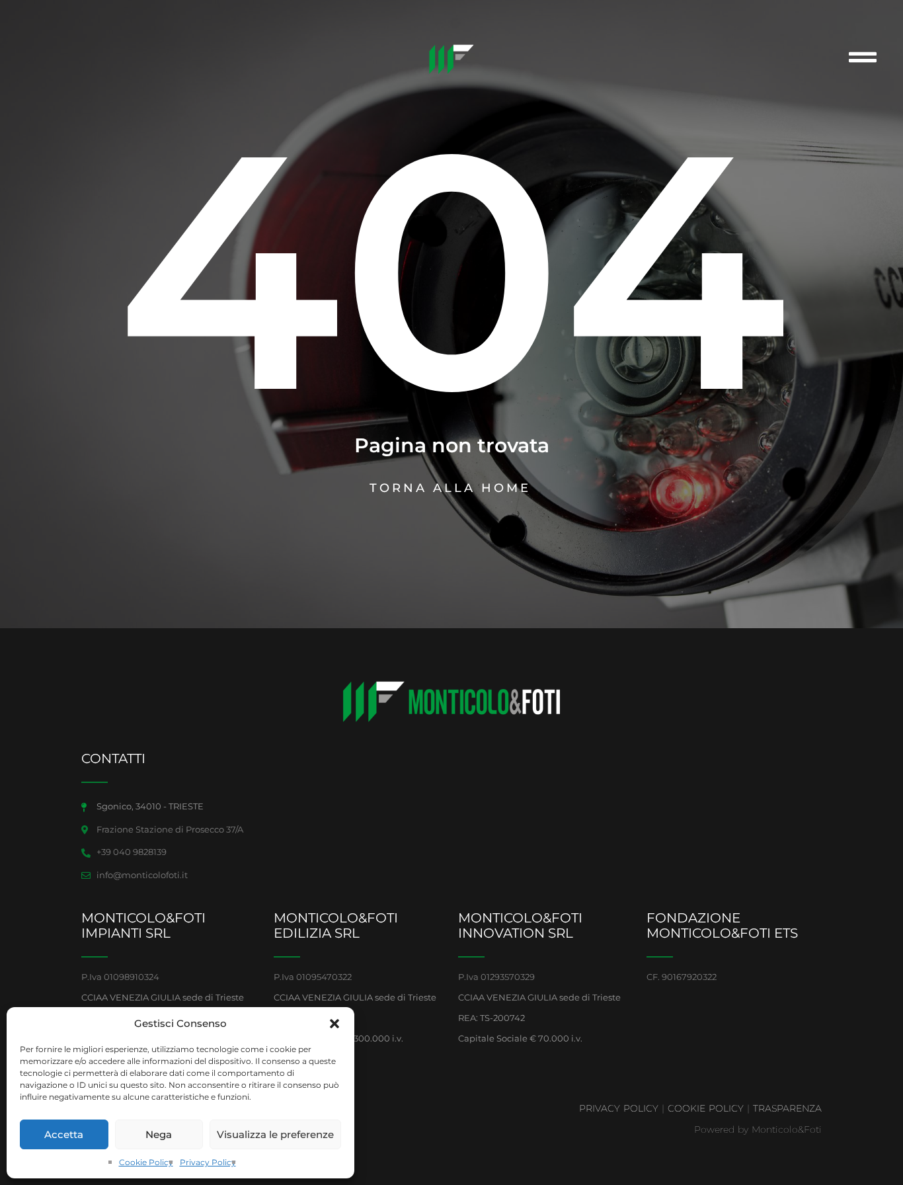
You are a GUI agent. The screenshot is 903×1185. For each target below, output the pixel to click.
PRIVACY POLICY (618, 1108)
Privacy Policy (208, 1162)
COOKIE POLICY (706, 1108)
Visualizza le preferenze (275, 1134)
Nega (158, 1134)
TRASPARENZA (787, 1108)
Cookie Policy (146, 1162)
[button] (334, 1023)
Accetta (63, 1134)
